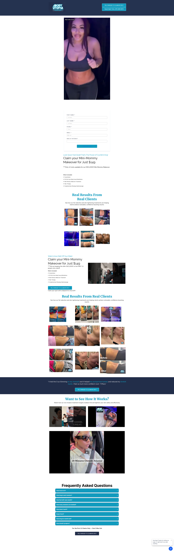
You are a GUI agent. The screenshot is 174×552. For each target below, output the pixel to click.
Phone (69, 126)
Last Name (71, 120)
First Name (71, 115)
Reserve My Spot (87, 146)
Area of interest (72, 138)
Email (69, 132)
